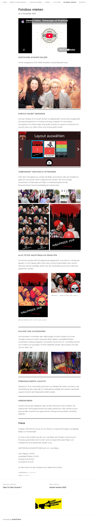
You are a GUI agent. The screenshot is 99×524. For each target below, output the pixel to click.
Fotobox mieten (69, 2)
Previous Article (12, 486)
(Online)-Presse (36, 2)
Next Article (58, 486)
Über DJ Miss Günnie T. (18, 2)
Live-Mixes (57, 2)
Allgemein (32, 472)
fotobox (26, 475)
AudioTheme (16, 519)
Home (5, 2)
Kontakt (82, 2)
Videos (47, 2)
